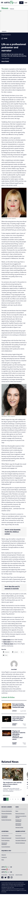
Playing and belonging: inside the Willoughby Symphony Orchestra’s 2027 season (18, 735)
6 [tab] (20, 799)
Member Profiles (19, 827)
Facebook (2, 877)
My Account (18, 835)
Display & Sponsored (6, 838)
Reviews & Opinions (20, 813)
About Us (3, 854)
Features (12, 8)
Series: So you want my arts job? (21, 816)
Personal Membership (6, 813)
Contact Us (4, 857)
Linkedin (8, 877)
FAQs (2, 859)
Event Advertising (5, 840)
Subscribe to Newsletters (18, 824)
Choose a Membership (6, 811)
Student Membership (6, 819)
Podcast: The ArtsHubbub (18, 820)
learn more (6, 639)
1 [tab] (7, 799)
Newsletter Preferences (21, 840)
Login (26, 2)
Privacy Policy (4, 874)
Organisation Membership (4, 816)
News (17, 811)
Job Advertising (5, 835)
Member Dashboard (20, 843)
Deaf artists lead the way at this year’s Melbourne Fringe (18, 718)
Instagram (11, 877)
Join (21, 2)
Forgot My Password (20, 838)
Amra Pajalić (5, 61)
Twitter (5, 877)
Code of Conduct (18, 874)
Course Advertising (5, 846)
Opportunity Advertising (4, 843)
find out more (8, 644)
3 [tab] (12, 799)
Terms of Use (11, 874)
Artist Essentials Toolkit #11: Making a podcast (12, 532)
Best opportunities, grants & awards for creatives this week (18, 705)
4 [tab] (15, 799)
